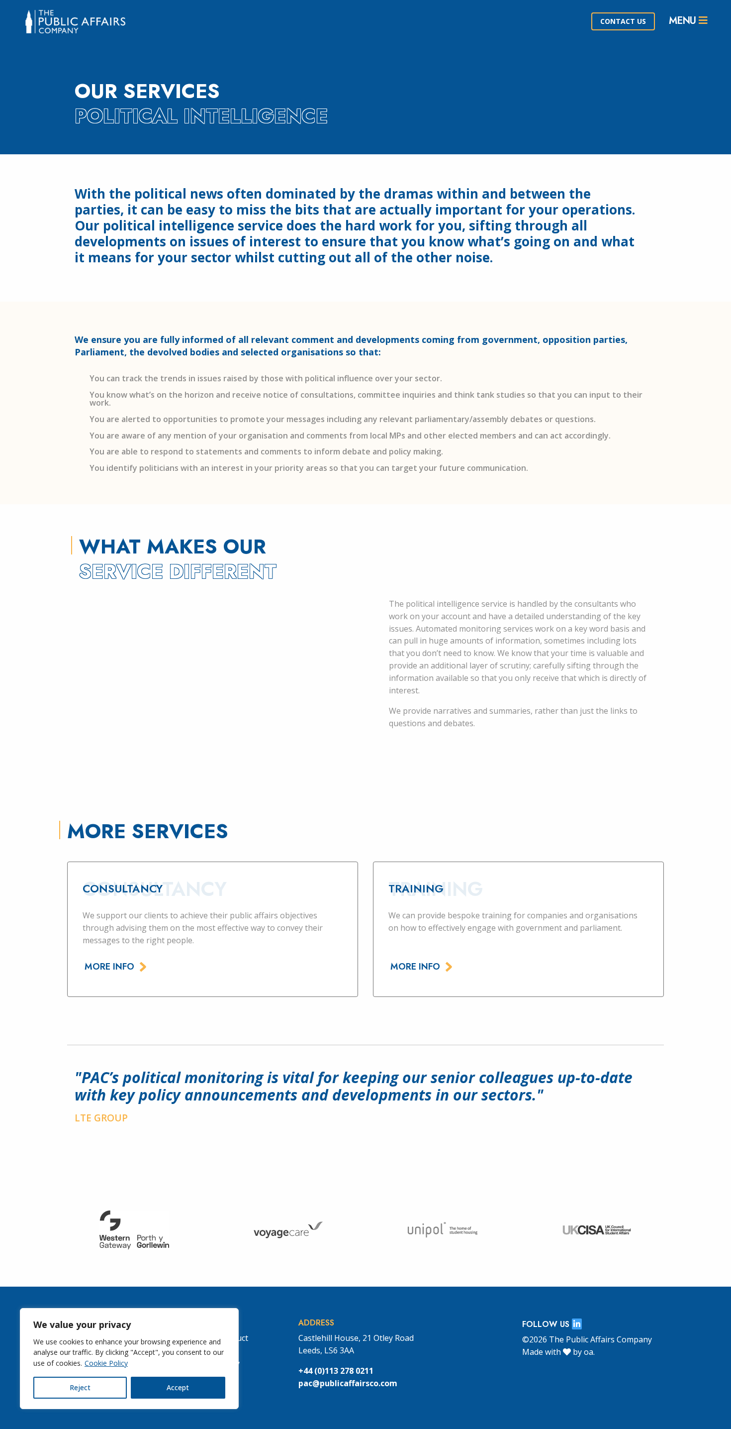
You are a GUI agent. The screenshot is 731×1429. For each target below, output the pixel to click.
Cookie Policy (106, 1363)
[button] (622, 1153)
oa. (589, 1351)
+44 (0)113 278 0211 (335, 1370)
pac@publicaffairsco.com (347, 1383)
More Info (109, 966)
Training (416, 888)
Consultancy (123, 888)
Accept (178, 1387)
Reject (80, 1387)
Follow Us (547, 1324)
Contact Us (623, 21)
